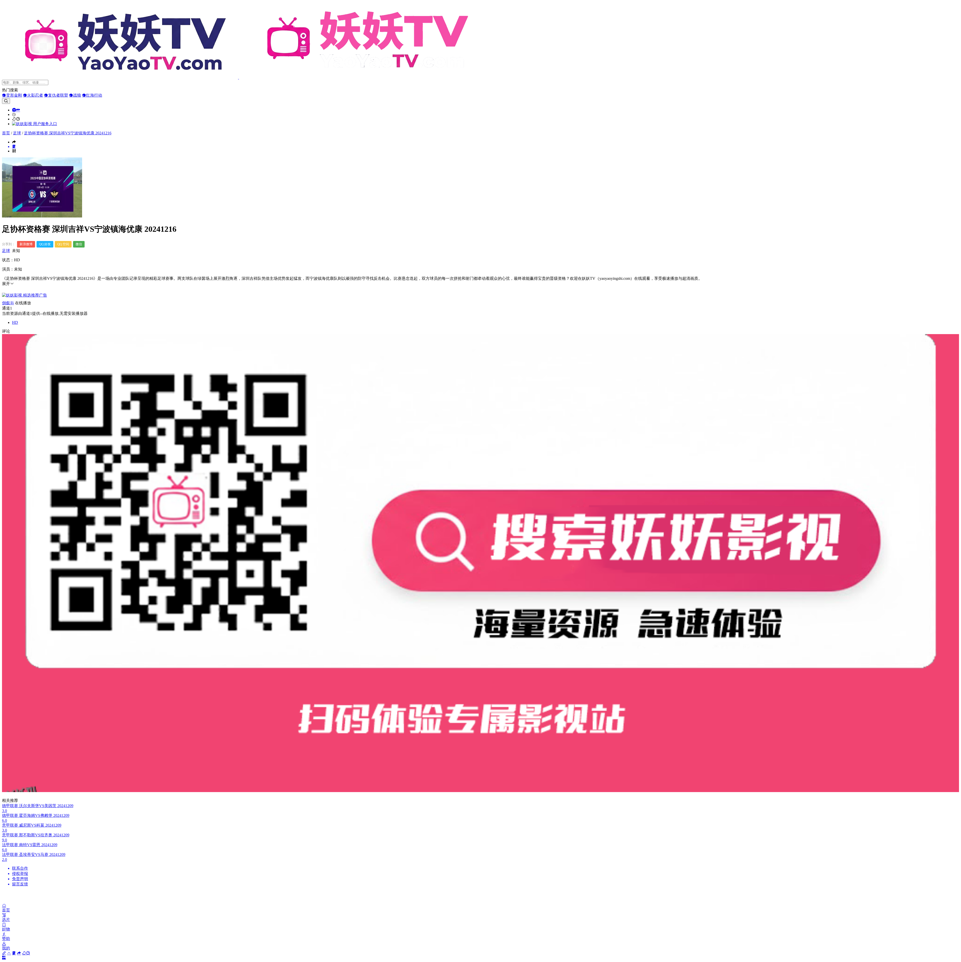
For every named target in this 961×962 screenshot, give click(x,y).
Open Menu (480, 481)
